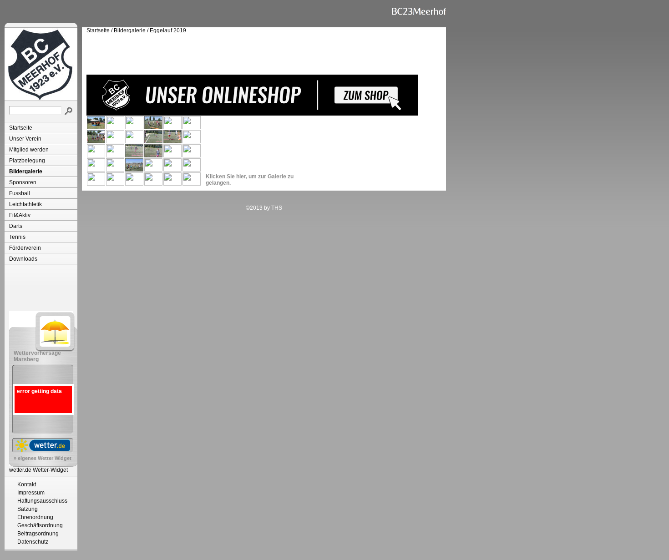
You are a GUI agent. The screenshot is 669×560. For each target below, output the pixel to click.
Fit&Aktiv (19, 215)
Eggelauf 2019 (168, 30)
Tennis (17, 237)
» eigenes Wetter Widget (42, 458)
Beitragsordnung (38, 533)
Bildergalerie (25, 171)
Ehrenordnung (35, 517)
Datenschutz (32, 542)
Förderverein (25, 248)
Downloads (23, 259)
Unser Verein (25, 139)
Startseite (20, 128)
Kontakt (26, 484)
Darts (15, 226)
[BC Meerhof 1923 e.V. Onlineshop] (252, 114)
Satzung (27, 509)
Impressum (31, 492)
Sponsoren (22, 182)
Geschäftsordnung (40, 525)
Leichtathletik (25, 204)
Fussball (19, 193)
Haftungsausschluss (42, 501)
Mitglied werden (29, 149)
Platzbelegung (27, 160)
